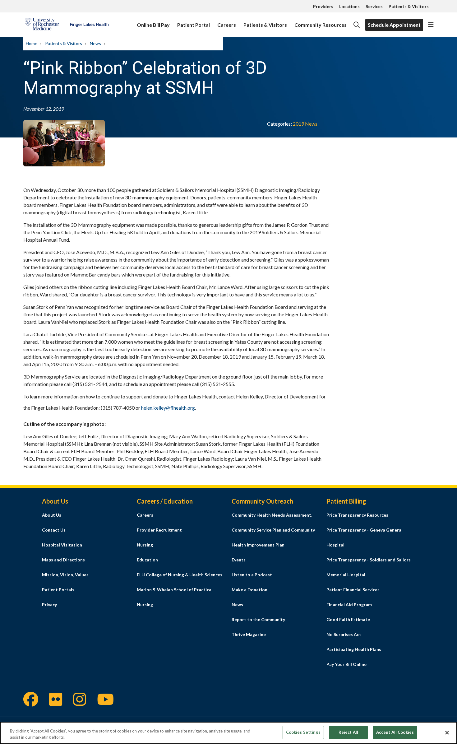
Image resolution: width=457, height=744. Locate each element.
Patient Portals (58, 589)
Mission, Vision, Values (65, 574)
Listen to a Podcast (252, 574)
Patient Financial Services (353, 589)
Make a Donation (249, 589)
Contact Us (54, 529)
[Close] (447, 732)
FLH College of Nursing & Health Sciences (179, 574)
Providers (323, 6)
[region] (228, 733)
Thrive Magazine (249, 634)
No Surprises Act (343, 634)
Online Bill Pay (153, 25)
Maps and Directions (63, 559)
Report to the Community (258, 619)
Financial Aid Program (349, 604)
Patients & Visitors (409, 6)
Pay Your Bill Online (346, 664)
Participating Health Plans (353, 649)
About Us (51, 515)
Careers (226, 25)
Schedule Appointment (394, 25)
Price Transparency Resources (357, 515)
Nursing (145, 544)
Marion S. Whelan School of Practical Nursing (175, 597)
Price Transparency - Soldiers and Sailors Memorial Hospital (368, 567)
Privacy (49, 604)
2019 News (305, 124)
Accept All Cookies (395, 732)
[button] (431, 25)
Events (239, 559)
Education (147, 559)
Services (374, 6)
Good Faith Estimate (348, 619)
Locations (349, 6)
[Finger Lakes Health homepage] (66, 25)
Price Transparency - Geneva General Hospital (364, 537)
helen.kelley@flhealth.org (168, 408)
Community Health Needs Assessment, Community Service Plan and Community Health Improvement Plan (273, 529)
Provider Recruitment (159, 529)
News (237, 604)
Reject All (348, 732)
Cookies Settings (303, 732)
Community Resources (320, 25)
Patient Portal (193, 25)
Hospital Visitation (62, 544)
